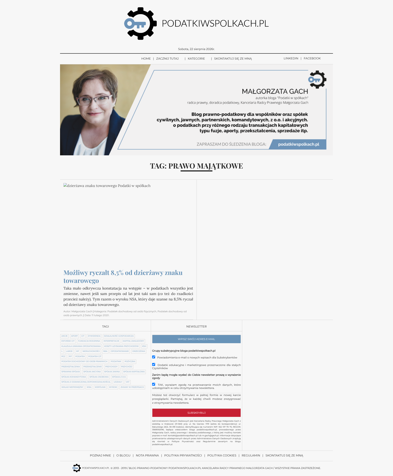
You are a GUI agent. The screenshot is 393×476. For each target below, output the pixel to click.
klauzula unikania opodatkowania (81, 346)
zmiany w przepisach (132, 387)
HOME (146, 58)
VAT (127, 382)
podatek (80, 356)
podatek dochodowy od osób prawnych (84, 361)
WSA (89, 387)
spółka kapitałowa (134, 372)
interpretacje (111, 341)
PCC (63, 356)
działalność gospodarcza (119, 336)
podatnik (116, 361)
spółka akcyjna (92, 372)
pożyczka (130, 361)
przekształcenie (92, 367)
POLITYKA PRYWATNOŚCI (183, 455)
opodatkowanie (120, 351)
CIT (82, 336)
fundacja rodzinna (89, 341)
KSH (144, 346)
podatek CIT (94, 356)
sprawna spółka (70, 372)
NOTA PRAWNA (147, 455)
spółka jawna (112, 372)
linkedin (291, 58)
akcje (64, 336)
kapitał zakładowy (133, 341)
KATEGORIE (196, 58)
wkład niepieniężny (72, 387)
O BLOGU (123, 455)
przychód (126, 367)
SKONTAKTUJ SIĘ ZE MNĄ (233, 58)
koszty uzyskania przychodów (121, 346)
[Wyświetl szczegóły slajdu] (196, 109)
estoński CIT (68, 341)
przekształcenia (70, 367)
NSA (105, 351)
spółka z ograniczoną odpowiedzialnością (85, 382)
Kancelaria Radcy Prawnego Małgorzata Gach (237, 468)
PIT (70, 356)
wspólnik (100, 387)
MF (77, 351)
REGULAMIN (251, 455)
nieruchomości (91, 351)
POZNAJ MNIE (100, 455)
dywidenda (94, 336)
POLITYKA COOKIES (221, 455)
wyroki (113, 387)
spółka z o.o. (119, 377)
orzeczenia (138, 351)
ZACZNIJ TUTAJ (167, 58)
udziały (118, 382)
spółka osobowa (99, 377)
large (69, 351)
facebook (312, 58)
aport (74, 336)
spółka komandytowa (73, 377)
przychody (111, 367)
